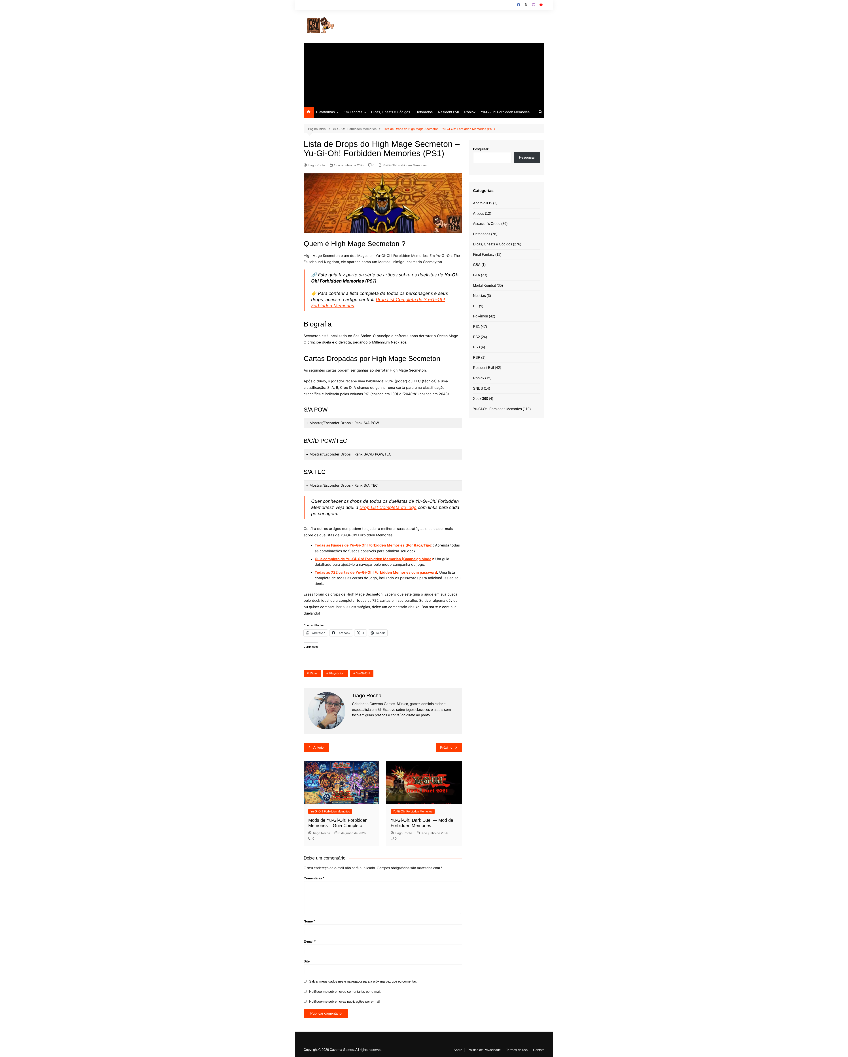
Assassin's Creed (486, 224)
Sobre (458, 1050)
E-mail (310, 941)
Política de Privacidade (484, 1050)
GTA (476, 275)
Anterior (319, 747)
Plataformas (325, 112)
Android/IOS (482, 203)
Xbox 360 (480, 398)
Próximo (446, 747)
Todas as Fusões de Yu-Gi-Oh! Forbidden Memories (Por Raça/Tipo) (374, 545)
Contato (538, 1050)
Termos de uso (517, 1050)
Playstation (336, 673)
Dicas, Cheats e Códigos (390, 112)
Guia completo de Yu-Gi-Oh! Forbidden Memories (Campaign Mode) (374, 559)
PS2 (476, 337)
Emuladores (352, 112)
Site (307, 961)
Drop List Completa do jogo (388, 507)
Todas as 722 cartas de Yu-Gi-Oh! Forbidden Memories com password (376, 572)
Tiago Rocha (317, 165)
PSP (476, 357)
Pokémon (480, 316)
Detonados (424, 112)
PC (475, 306)
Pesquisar (480, 149)
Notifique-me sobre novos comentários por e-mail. (345, 991)
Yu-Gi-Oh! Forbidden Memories (505, 112)
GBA (477, 265)
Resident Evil (448, 112)
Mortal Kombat (484, 285)
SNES (478, 388)
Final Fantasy (483, 254)
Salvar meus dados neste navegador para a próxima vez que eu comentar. (363, 981)
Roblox (469, 112)
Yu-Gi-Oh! (363, 673)
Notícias (479, 296)
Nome (309, 921)
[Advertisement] (424, 73)
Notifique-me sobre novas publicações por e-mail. (344, 1001)
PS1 (476, 326)
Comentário (314, 878)
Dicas (314, 673)
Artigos (478, 213)
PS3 (476, 347)
